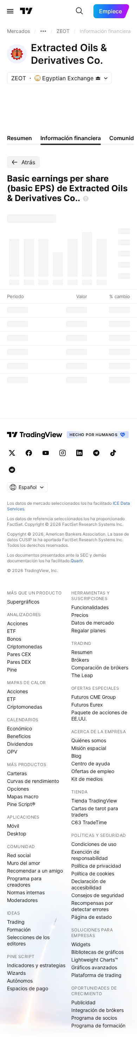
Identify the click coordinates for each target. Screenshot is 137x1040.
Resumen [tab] (19, 138)
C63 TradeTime (89, 822)
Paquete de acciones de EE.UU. (99, 715)
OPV (12, 752)
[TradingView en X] (12, 453)
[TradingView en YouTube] (46, 453)
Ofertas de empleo (92, 771)
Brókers (80, 660)
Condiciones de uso (93, 844)
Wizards (16, 973)
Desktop (16, 833)
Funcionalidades (90, 607)
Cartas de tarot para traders (94, 811)
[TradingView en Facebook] (29, 453)
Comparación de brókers (99, 667)
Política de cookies (92, 873)
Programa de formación (98, 1025)
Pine (12, 670)
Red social (19, 855)
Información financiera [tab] (70, 138)
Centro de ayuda (90, 763)
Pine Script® (21, 804)
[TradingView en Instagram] (62, 453)
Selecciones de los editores (28, 940)
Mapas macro (22, 796)
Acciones (17, 623)
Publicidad (83, 1002)
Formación (19, 929)
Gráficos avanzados (94, 967)
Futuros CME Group (93, 697)
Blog (76, 756)
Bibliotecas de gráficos (97, 952)
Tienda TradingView (94, 801)
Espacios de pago (27, 988)
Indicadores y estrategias (36, 965)
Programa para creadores (24, 881)
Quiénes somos (88, 740)
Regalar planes (88, 630)
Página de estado (91, 917)
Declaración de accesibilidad (88, 884)
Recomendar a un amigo (35, 871)
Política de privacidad (96, 866)
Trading (16, 922)
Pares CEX (19, 654)
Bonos (14, 639)
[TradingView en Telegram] (96, 453)
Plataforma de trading (96, 975)
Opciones (18, 789)
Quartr (77, 560)
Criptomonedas (24, 646)
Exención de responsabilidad (89, 855)
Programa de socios (94, 1018)
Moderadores (22, 900)
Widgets (80, 944)
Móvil (13, 826)
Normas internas (26, 892)
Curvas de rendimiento (33, 781)
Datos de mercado (92, 623)
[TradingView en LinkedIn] (79, 453)
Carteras (17, 773)
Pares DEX (19, 662)
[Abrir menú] (10, 11)
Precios (79, 615)
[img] (98, 78)
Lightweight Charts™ (94, 960)
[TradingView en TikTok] (113, 453)
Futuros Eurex (87, 705)
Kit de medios (87, 779)
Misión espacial (88, 748)
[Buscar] (79, 11)
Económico (19, 728)
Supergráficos (23, 602)
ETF (11, 631)
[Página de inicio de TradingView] (26, 11)
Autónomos (20, 981)
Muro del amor (23, 863)
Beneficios (19, 736)
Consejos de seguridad (97, 895)
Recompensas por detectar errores (92, 906)
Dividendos (20, 744)
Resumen (81, 652)
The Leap (82, 675)
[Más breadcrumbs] (43, 31)
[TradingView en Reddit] (12, 470)
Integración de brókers (97, 1010)
